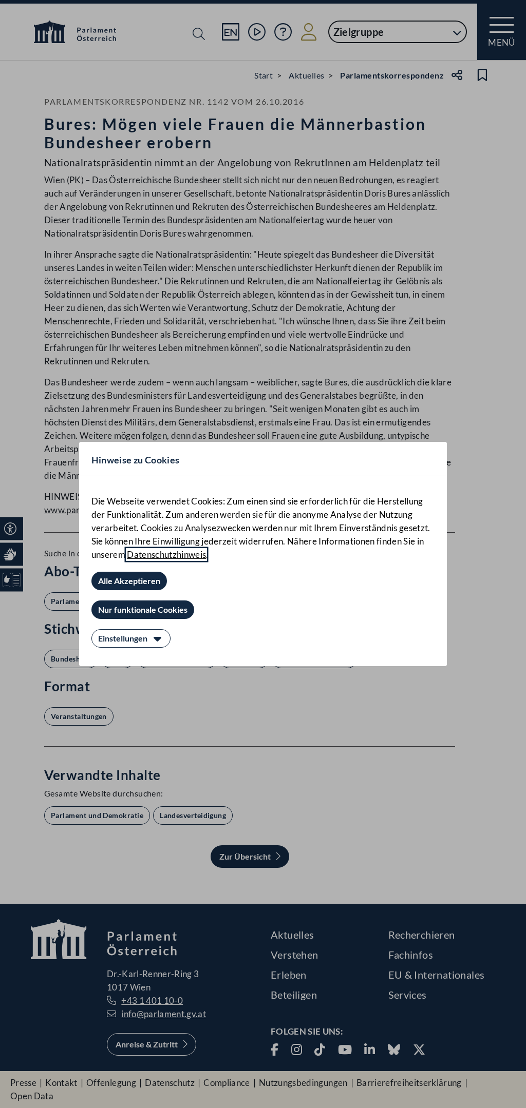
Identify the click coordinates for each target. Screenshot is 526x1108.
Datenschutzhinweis (166, 554)
